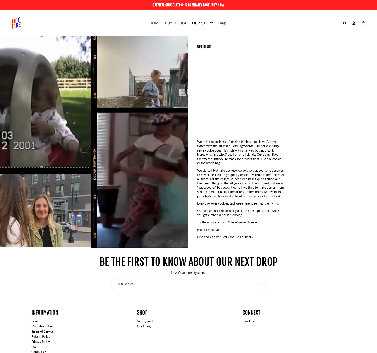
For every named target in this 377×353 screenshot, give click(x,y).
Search (36, 321)
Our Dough (144, 326)
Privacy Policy (40, 341)
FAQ (34, 347)
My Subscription (42, 326)
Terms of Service (42, 331)
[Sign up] (261, 284)
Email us (248, 321)
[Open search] (345, 23)
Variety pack (145, 321)
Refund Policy (40, 336)
